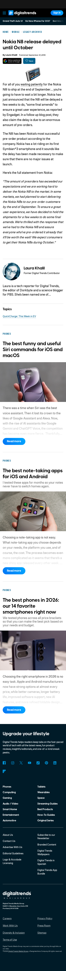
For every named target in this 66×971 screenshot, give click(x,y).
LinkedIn (55, 762)
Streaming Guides (47, 804)
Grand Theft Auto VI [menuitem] (13, 21)
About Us (8, 834)
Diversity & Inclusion (14, 932)
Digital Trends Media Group (18, 951)
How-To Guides (46, 815)
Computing (9, 792)
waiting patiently (32, 84)
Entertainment (11, 815)
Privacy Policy (44, 918)
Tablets (41, 787)
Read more (14, 441)
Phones (7, 787)
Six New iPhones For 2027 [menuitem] (37, 21)
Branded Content (46, 844)
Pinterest (46, 762)
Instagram (12, 762)
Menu (4, 12)
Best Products (45, 809)
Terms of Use (10, 939)
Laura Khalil (11, 55)
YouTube (29, 762)
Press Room (43, 925)
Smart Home (10, 809)
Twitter (21, 762)
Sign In (57, 13)
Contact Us (9, 840)
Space (41, 798)
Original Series (45, 820)
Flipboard (4, 771)
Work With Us (10, 925)
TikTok (38, 762)
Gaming (7, 798)
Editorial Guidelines (13, 853)
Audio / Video (10, 804)
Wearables (43, 792)
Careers (7, 918)
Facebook (4, 762)
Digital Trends (18, 17)
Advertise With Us (12, 847)
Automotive (9, 820)
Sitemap (41, 932)
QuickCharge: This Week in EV (19, 316)
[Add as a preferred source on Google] (12, 61)
